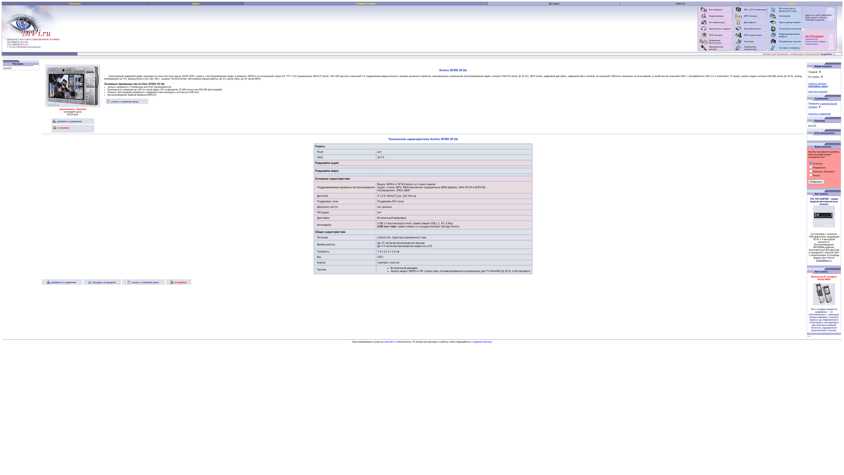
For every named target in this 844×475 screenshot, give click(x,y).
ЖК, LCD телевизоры (755, 9)
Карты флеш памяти (789, 22)
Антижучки (784, 16)
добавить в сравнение (69, 121)
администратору (482, 341)
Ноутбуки (749, 41)
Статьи (791, 3)
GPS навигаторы (753, 35)
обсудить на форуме (104, 282)
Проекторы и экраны (720, 28)
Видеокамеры (716, 16)
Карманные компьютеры (750, 48)
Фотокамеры (715, 9)
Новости (680, 3)
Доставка (554, 3)
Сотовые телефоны (789, 48)
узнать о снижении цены (124, 101)
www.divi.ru (390, 341)
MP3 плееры (750, 16)
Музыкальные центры (716, 48)
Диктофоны (750, 22)
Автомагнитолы (752, 28)
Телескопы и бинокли (790, 28)
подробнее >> (828, 54)
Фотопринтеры (717, 22)
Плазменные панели (790, 41)
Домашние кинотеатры (715, 41)
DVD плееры (715, 35)
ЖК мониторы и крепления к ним (787, 9)
